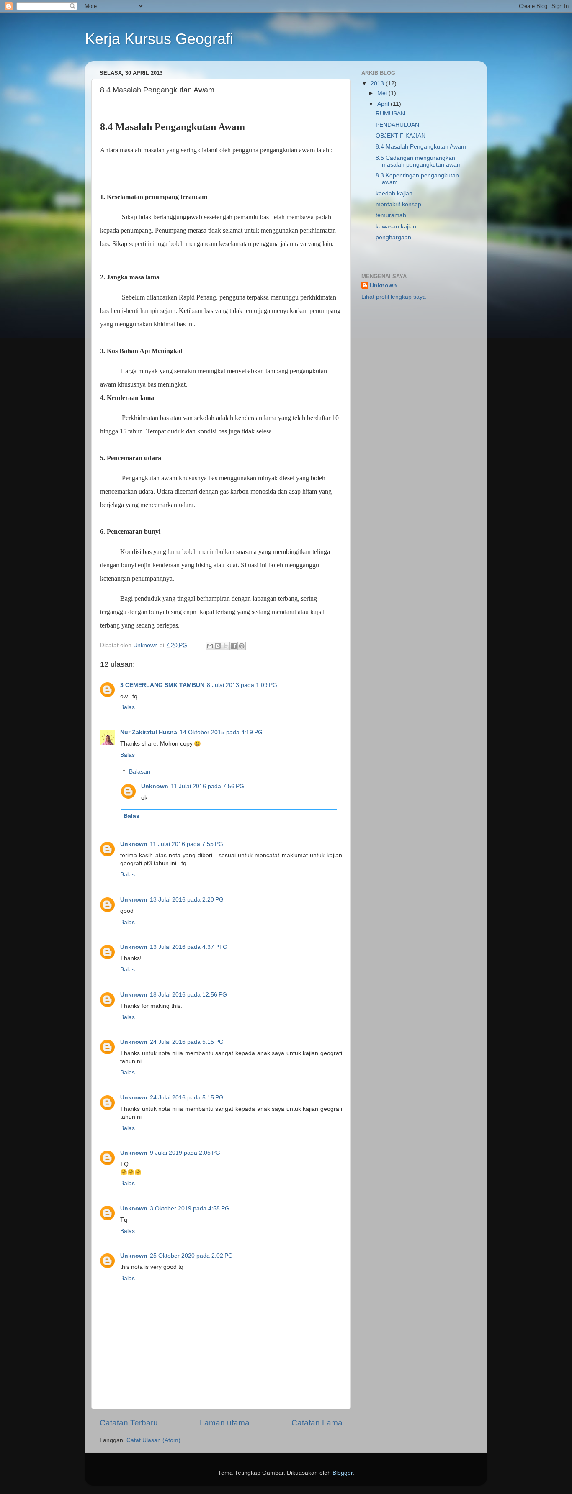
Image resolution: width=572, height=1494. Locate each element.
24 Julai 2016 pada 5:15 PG (187, 1042)
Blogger (342, 1473)
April (384, 104)
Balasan (139, 772)
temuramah (391, 215)
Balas (127, 707)
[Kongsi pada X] (226, 646)
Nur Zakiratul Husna (148, 732)
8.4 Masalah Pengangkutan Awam (421, 147)
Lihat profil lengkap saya (393, 297)
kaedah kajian (394, 193)
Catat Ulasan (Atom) (153, 1440)
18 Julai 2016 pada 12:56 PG (188, 995)
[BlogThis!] (218, 646)
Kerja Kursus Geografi (159, 38)
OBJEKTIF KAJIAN (400, 136)
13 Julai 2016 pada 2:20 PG (187, 900)
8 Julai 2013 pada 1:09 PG (242, 685)
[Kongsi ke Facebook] (233, 646)
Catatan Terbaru (129, 1422)
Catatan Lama (317, 1422)
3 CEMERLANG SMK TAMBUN (162, 685)
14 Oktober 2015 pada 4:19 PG (221, 732)
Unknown (154, 786)
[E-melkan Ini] (210, 646)
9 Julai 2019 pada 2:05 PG (185, 1153)
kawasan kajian (396, 226)
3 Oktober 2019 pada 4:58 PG (189, 1208)
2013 (378, 83)
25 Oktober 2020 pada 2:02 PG (191, 1256)
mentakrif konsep (398, 204)
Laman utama (225, 1422)
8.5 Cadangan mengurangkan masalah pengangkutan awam (419, 161)
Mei (383, 93)
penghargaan (393, 237)
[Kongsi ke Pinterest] (241, 646)
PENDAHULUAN (397, 125)
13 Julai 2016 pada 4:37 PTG (188, 947)
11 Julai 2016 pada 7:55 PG (186, 844)
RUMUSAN (390, 113)
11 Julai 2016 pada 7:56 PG (207, 786)
